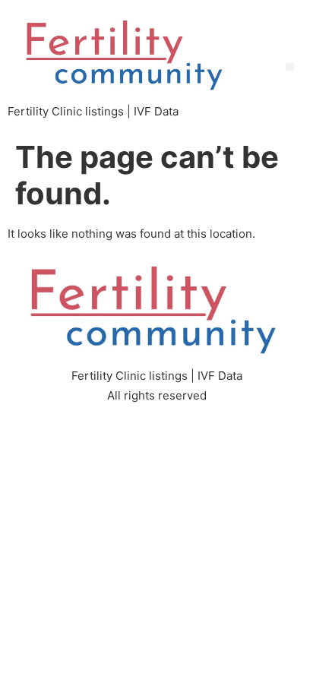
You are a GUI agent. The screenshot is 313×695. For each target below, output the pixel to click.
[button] (290, 66)
